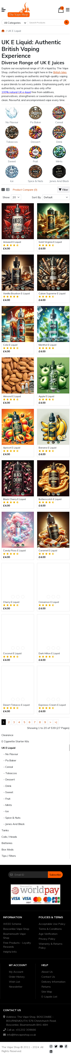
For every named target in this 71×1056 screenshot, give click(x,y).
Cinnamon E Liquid (49, 602)
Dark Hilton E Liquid (49, 653)
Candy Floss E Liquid (14, 550)
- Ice (5, 811)
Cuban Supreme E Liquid (52, 293)
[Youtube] (61, 1046)
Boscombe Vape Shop (16, 928)
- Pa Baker (8, 760)
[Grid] (3, 189)
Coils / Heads (9, 836)
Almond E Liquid (12, 396)
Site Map (46, 991)
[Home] (2, 30)
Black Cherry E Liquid (14, 499)
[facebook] (66, 1046)
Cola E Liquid (10, 344)
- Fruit (5, 798)
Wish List (14, 981)
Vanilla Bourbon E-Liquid (16, 293)
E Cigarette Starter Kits (15, 741)
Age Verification (48, 933)
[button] (3, 10)
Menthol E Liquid (47, 344)
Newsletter (15, 986)
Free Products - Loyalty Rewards (17, 944)
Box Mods (7, 849)
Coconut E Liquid (12, 653)
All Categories (12, 22)
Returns (46, 986)
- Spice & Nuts (10, 817)
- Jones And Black (13, 824)
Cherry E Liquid (11, 602)
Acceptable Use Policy (52, 923)
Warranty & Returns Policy (50, 945)
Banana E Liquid (47, 447)
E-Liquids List (49, 996)
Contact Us (48, 976)
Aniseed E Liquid (12, 241)
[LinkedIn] (51, 1051)
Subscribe (55, 874)
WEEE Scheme (12, 923)
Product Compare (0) (25, 189)
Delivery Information (53, 981)
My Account (16, 971)
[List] (7, 189)
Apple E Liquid (46, 396)
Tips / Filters (8, 855)
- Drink (6, 786)
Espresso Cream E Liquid (52, 704)
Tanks (5, 830)
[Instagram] (51, 1046)
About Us (47, 971)
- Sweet (7, 792)
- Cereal (7, 766)
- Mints (6, 805)
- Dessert (8, 779)
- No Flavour (9, 754)
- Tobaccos (9, 773)
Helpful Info (10, 951)
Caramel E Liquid (48, 550)
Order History (17, 976)
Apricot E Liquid (11, 447)
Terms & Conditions (50, 928)
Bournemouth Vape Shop (14, 935)
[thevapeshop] (19, 9)
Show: (6, 197)
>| (56, 722)
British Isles (60, 72)
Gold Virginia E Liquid (50, 241)
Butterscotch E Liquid (50, 499)
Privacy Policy (47, 938)
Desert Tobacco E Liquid (16, 704)
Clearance (7, 735)
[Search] (66, 22)
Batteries (6, 843)
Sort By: (36, 197)
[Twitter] (56, 1046)
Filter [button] (65, 189)
